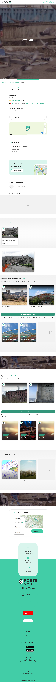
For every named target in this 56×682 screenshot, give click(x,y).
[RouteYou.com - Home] (7, 2)
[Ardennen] (10, 469)
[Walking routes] (14, 295)
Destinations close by (17, 151)
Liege (13, 82)
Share (12, 89)
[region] (28, 128)
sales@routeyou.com (28, 673)
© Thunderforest (33, 134)
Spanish (16, 105)
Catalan (28, 103)
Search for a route (29, 603)
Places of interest (5, 82)
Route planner (37, 531)
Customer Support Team (28, 680)
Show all (24, 279)
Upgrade (28, 613)
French (36, 103)
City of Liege (17, 82)
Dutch (32, 103)
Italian (11, 105)
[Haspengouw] (28, 469)
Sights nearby (15, 149)
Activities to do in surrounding (20, 146)
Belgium (9, 82)
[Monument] (41, 393)
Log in (28, 620)
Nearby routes (17, 170)
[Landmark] (14, 393)
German (41, 103)
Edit (19, 89)
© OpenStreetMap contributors (41, 134)
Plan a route (30, 594)
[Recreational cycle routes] (41, 295)
